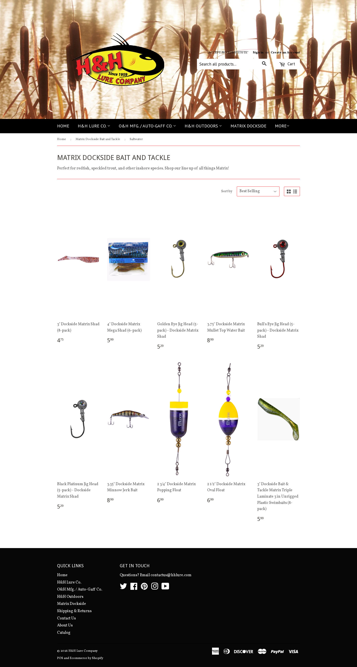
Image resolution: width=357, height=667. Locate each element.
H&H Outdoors (202, 126)
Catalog (63, 632)
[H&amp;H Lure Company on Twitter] (123, 588)
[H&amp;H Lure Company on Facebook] (133, 588)
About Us (65, 625)
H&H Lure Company (83, 651)
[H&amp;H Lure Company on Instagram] (154, 588)
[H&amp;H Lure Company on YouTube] (165, 588)
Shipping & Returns (74, 611)
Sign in (258, 52)
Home (63, 126)
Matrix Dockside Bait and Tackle (98, 139)
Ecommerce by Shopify (86, 658)
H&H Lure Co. (92, 126)
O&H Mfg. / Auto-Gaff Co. (146, 126)
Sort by (226, 191)
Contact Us (66, 618)
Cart (290, 64)
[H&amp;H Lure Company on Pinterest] (144, 588)
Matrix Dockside (248, 126)
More (281, 126)
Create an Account (285, 52)
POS (60, 658)
